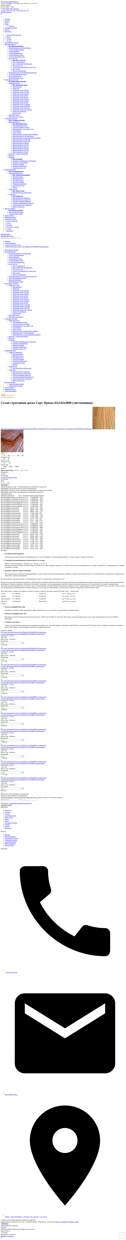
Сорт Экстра (17, 132)
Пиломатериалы (10, 44)
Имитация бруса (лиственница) (23, 136)
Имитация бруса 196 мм (21, 148)
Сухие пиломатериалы (16, 49)
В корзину (4, 485)
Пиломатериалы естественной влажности (23, 72)
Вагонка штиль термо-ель (21, 198)
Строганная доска (19, 185)
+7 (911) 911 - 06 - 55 (22, 10)
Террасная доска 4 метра (21, 101)
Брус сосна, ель (18, 65)
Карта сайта (9, 817)
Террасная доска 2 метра (21, 94)
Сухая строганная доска (17, 57)
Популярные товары (11, 42)
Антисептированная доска (17, 74)
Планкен (12, 157)
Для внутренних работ (16, 212)
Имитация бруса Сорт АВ (21, 141)
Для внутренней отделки (21, 127)
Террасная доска (14, 83)
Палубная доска (14, 115)
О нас (7, 24)
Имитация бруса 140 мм (21, 145)
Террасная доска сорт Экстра (22, 109)
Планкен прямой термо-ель (22, 201)
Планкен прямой (18, 164)
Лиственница (17, 87)
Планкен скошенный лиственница (24, 161)
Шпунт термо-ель (18, 207)
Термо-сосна (17, 113)
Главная (7, 19)
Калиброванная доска (16, 78)
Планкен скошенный (20, 166)
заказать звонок (6, 12)
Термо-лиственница (19, 111)
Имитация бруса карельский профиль (25, 134)
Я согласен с (16, 803)
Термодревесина (10, 169)
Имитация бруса (14, 122)
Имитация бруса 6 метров (21, 139)
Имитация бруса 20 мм (20, 147)
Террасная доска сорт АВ (21, 108)
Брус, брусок (13, 58)
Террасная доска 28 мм (20, 97)
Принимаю (5, 1224)
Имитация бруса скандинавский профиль (27, 138)
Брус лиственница (19, 62)
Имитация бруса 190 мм (21, 143)
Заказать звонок (6, 805)
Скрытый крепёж (10, 219)
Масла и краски (10, 208)
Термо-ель (16, 88)
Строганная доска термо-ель (22, 205)
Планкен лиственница (20, 162)
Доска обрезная (14, 51)
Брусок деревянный (19, 71)
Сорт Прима (17, 131)
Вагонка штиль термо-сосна (22, 192)
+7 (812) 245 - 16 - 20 (8, 10)
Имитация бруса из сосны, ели (23, 129)
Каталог (7, 21)
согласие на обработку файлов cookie (66, 1222)
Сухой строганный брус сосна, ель (24, 67)
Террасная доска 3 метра (21, 99)
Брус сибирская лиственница (22, 64)
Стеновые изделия (11, 118)
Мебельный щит (10, 217)
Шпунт (15, 187)
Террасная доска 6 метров (21, 106)
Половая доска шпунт (16, 117)
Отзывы (11, 26)
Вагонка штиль (18, 177)
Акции (7, 29)
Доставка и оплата (11, 28)
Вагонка (11, 155)
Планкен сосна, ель (19, 168)
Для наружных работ (16, 214)
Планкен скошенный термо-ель (23, 203)
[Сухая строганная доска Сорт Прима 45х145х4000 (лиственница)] (23, 429)
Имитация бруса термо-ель (22, 199)
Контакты (8, 31)
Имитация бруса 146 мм (21, 150)
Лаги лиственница (15, 76)
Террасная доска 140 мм (21, 90)
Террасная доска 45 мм (20, 102)
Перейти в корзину (7, 1236)
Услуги (8, 41)
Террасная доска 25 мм (20, 95)
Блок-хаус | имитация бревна (18, 154)
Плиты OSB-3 (9, 215)
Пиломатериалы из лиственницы (20, 48)
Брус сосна (16, 69)
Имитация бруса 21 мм (20, 152)
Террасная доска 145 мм (21, 92)
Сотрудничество (12, 221)
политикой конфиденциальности (21, 803)
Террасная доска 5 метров (21, 104)
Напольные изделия (11, 79)
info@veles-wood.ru (12, 9)
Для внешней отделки (20, 125)
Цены (7, 22)
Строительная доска (15, 53)
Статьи (8, 229)
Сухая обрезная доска (16, 55)
